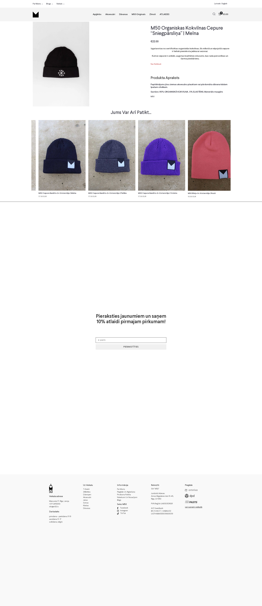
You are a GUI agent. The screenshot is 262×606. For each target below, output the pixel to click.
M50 (152, 97)
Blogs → (49, 4)
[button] (214, 14)
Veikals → (60, 4)
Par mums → (38, 4)
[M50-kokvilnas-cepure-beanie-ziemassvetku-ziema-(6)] (61, 64)
